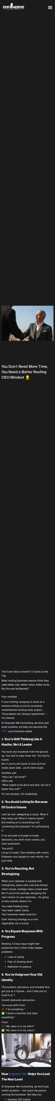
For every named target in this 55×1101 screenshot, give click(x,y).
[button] (50, 7)
